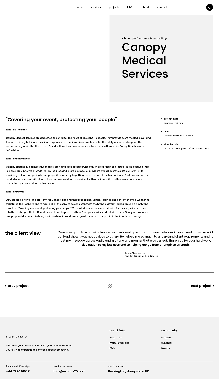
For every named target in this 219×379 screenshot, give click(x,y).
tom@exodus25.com (69, 371)
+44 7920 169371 (18, 371)
